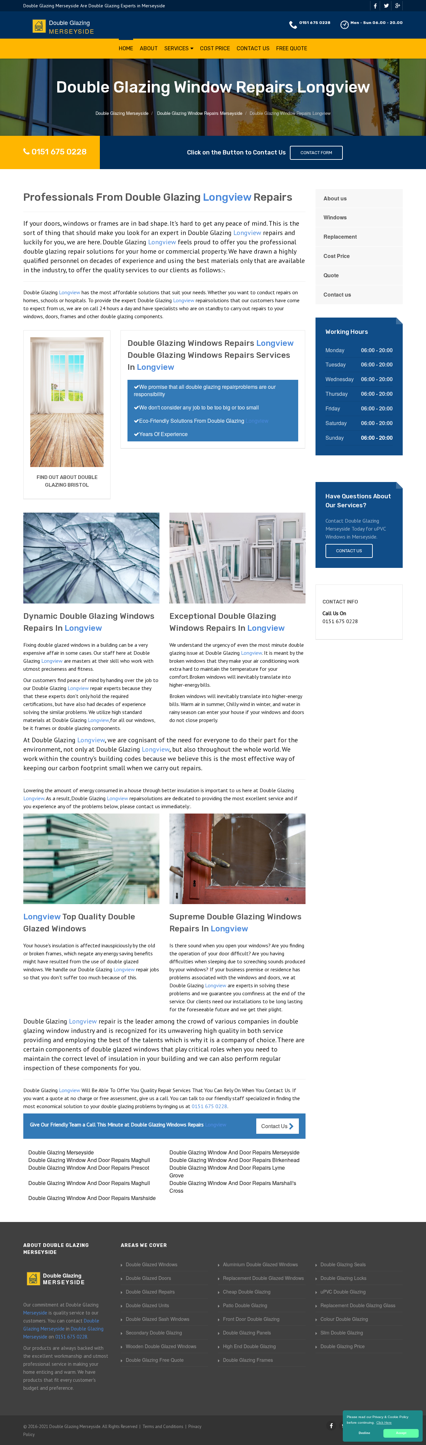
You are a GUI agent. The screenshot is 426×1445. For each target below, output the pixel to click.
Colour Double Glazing (344, 1319)
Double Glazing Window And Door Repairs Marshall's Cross (232, 1186)
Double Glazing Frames (248, 1359)
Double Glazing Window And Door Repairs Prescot (88, 1167)
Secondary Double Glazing (154, 1332)
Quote (331, 275)
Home (126, 48)
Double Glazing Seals (343, 1264)
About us (335, 198)
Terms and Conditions (162, 1426)
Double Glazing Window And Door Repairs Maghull (89, 1160)
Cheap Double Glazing (247, 1291)
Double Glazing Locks (343, 1278)
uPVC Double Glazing (343, 1291)
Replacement (340, 236)
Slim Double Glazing (341, 1332)
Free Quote (291, 48)
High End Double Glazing (249, 1346)
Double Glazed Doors (148, 1278)
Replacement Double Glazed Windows (263, 1278)
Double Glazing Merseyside (61, 1152)
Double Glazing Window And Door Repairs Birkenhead (234, 1160)
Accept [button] (401, 1433)
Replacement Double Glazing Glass (357, 1305)
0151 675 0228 (314, 22)
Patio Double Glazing (245, 1305)
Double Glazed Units (147, 1305)
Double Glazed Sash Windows (157, 1319)
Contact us (337, 294)
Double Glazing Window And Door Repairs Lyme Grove (227, 1171)
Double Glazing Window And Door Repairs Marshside (92, 1198)
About (149, 48)
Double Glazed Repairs (150, 1291)
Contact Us (253, 48)
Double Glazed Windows (151, 1264)
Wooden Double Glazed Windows (161, 1346)
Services (176, 48)
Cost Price (215, 48)
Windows (335, 217)
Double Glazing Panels (247, 1332)
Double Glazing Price (342, 1346)
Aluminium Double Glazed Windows (260, 1264)
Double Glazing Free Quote (155, 1359)
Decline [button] (364, 1433)
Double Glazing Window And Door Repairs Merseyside (234, 1152)
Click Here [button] (384, 1422)
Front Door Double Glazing (251, 1319)
